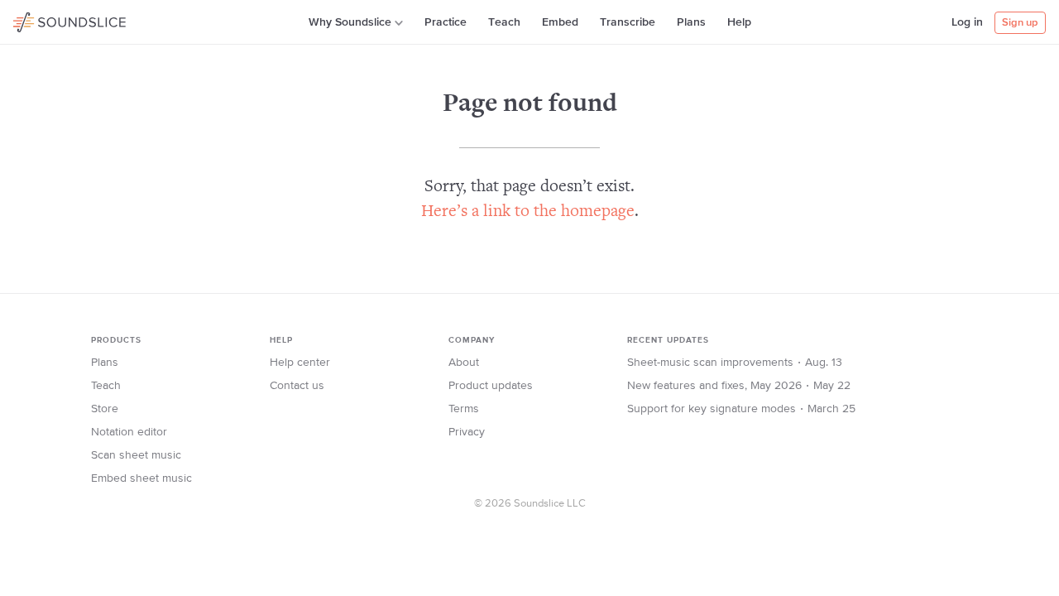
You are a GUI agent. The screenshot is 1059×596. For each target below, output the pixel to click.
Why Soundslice (350, 22)
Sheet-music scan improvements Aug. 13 (734, 362)
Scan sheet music (136, 455)
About (463, 362)
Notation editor (129, 432)
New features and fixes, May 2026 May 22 (739, 386)
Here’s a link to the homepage (528, 212)
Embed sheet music (141, 478)
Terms (463, 409)
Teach (504, 22)
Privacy (466, 432)
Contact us (297, 386)
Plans (691, 22)
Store (104, 409)
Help (739, 22)
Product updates (490, 386)
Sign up (1020, 22)
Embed (560, 22)
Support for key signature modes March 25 (741, 409)
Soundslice (45, 19)
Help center (300, 362)
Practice (445, 22)
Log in (967, 22)
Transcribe (627, 22)
